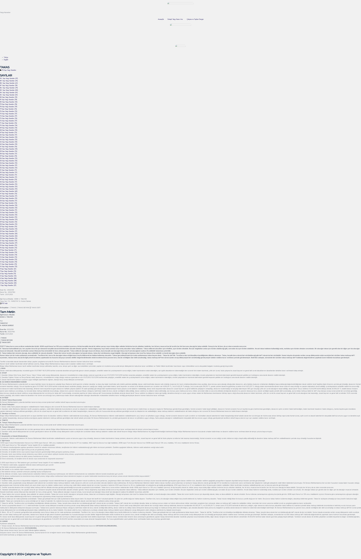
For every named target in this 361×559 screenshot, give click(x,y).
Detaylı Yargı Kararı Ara (175, 19)
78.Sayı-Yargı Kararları (9, 70)
